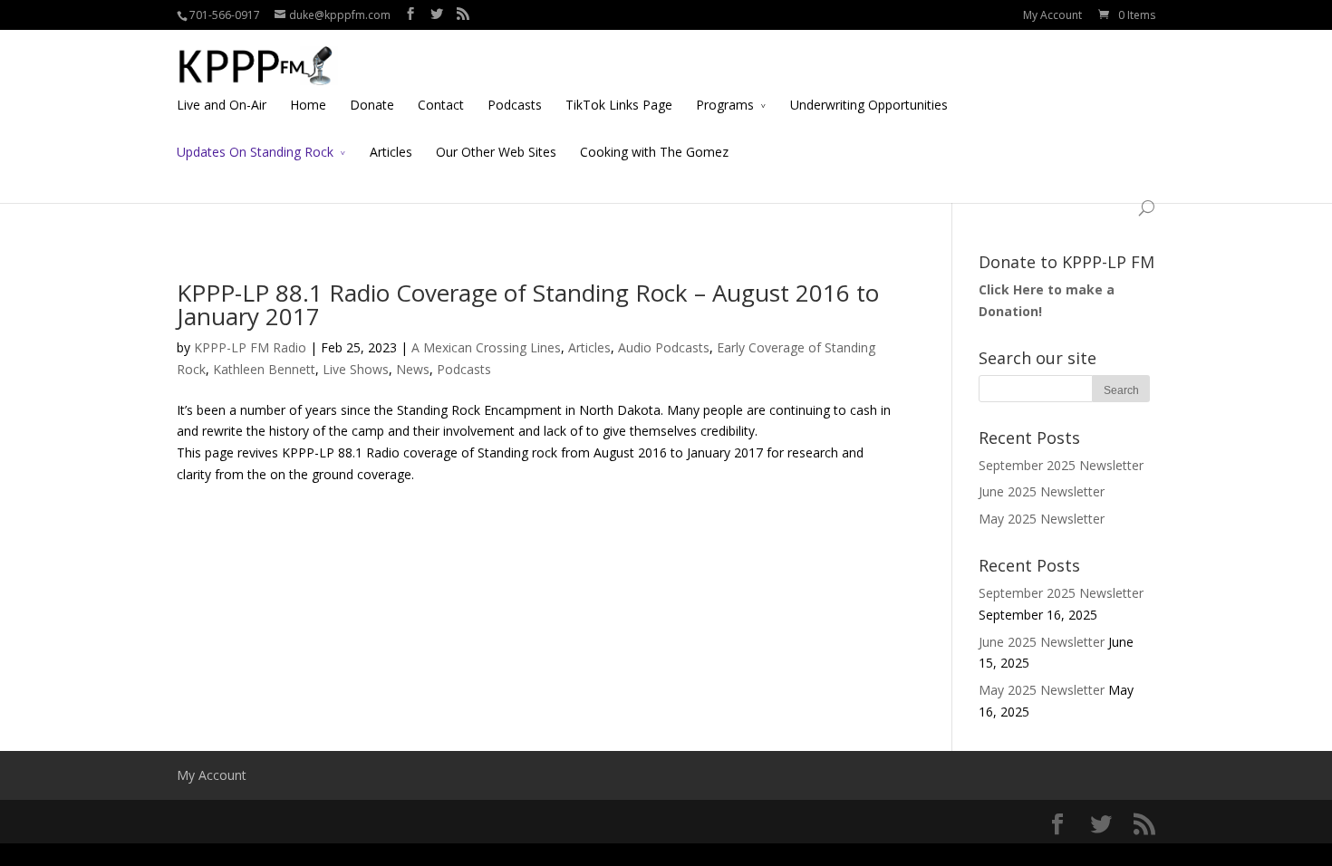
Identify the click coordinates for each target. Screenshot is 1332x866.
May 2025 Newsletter (1042, 518)
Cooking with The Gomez (654, 151)
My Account (1052, 15)
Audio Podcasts (663, 347)
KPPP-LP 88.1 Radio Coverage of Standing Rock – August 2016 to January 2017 (528, 304)
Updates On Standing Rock (255, 151)
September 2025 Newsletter (1061, 465)
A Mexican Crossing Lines (486, 347)
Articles (391, 151)
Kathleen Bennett (264, 369)
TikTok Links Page (618, 104)
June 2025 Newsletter (1042, 491)
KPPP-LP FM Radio (250, 347)
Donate (372, 104)
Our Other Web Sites (496, 151)
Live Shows (356, 369)
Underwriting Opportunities (869, 104)
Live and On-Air (221, 104)
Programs (725, 104)
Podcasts (514, 104)
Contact (441, 104)
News (413, 369)
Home (308, 104)
